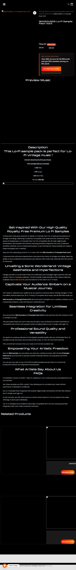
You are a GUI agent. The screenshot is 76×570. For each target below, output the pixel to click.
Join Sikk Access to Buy (51, 69)
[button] (34, 13)
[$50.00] (70, 100)
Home (41, 11)
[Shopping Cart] (71, 4)
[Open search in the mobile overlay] (69, 4)
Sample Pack (48, 14)
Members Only (67, 472)
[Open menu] (4, 4)
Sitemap (49, 566)
